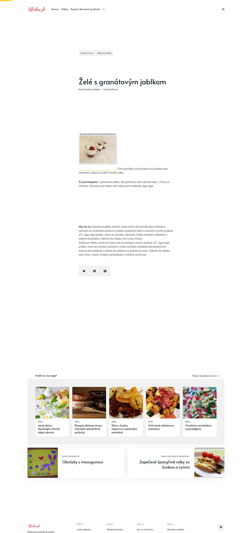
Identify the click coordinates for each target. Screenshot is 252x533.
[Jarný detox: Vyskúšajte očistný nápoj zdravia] (52, 412)
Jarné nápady (83, 529)
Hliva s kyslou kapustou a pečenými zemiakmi (124, 429)
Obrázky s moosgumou (82, 461)
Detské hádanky (115, 529)
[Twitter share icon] (84, 271)
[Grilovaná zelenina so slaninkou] (163, 412)
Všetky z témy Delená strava (204, 376)
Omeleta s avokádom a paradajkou (198, 427)
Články (64, 9)
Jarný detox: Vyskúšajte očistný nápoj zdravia (49, 429)
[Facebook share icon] (94, 271)
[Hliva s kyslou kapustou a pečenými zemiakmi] (126, 412)
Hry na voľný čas (145, 529)
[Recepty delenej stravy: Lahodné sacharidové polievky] (89, 412)
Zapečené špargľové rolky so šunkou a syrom (164, 464)
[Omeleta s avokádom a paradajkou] (200, 412)
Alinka (97, 89)
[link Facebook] (220, 527)
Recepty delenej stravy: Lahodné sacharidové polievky (88, 429)
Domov (55, 9)
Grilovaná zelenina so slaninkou (161, 427)
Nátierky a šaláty (175, 529)
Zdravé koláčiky (104, 53)
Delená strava (87, 53)
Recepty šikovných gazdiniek (85, 9)
